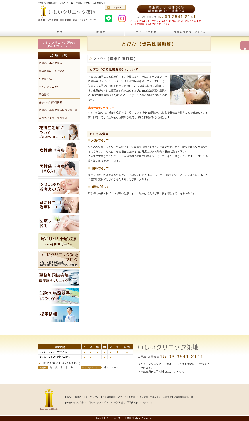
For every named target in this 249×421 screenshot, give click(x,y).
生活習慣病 (45, 78)
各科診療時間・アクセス (189, 31)
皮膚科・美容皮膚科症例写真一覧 (58, 110)
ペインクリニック (49, 86)
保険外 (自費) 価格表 (76, 402)
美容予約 (244, 45)
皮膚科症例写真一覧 (183, 397)
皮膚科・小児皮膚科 (50, 63)
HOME (59, 31)
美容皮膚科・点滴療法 (52, 71)
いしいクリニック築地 (120, 418)
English (116, 7)
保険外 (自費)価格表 (50, 102)
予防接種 (44, 94)
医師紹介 (102, 31)
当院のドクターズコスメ (53, 118)
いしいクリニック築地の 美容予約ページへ (59, 44)
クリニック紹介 (146, 31)
